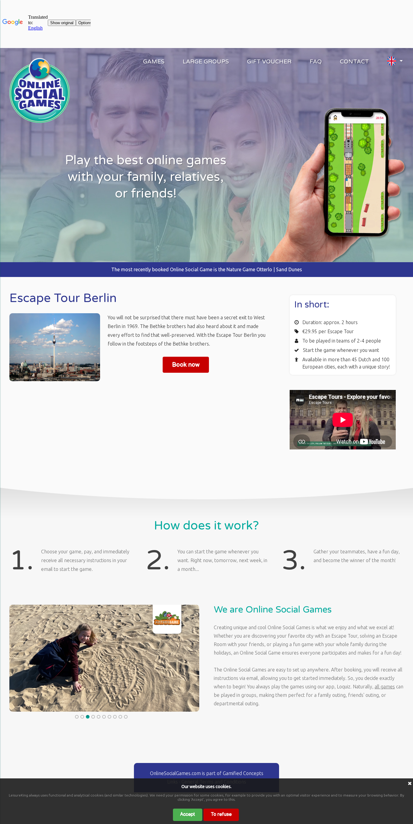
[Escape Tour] (39, 121)
